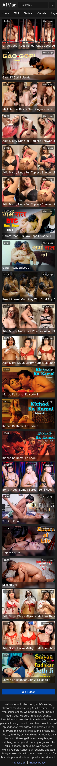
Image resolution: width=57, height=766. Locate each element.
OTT (16, 13)
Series (28, 13)
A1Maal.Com (19, 762)
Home (5, 13)
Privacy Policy (37, 762)
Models (41, 13)
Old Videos (28, 691)
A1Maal (10, 5)
